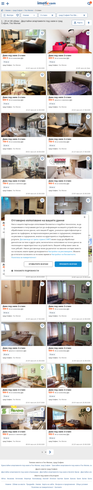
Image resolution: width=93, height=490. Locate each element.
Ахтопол (53, 479)
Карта (79, 23)
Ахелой (45, 479)
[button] (25, 270)
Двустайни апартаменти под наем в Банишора (19, 472)
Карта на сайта (48, 484)
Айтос (3, 479)
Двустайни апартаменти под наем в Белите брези (59, 472)
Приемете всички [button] (68, 264)
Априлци (27, 479)
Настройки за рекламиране (60, 251)
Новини (8, 484)
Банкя (66, 479)
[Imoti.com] (2, 11)
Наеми (38, 484)
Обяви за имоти (18, 484)
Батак (84, 479)
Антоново (19, 479)
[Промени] (34, 15)
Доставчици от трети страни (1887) (35, 239)
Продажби (30, 484)
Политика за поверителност (42, 487)
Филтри (10, 15)
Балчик (60, 479)
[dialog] (46, 245)
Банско (73, 479)
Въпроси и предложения (65, 484)
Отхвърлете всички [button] (38, 264)
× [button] (84, 217)
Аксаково (10, 479)
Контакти (58, 487)
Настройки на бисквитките (63, 254)
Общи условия (82, 484)
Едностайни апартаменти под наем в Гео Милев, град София (25, 465)
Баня (79, 479)
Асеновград (36, 479)
